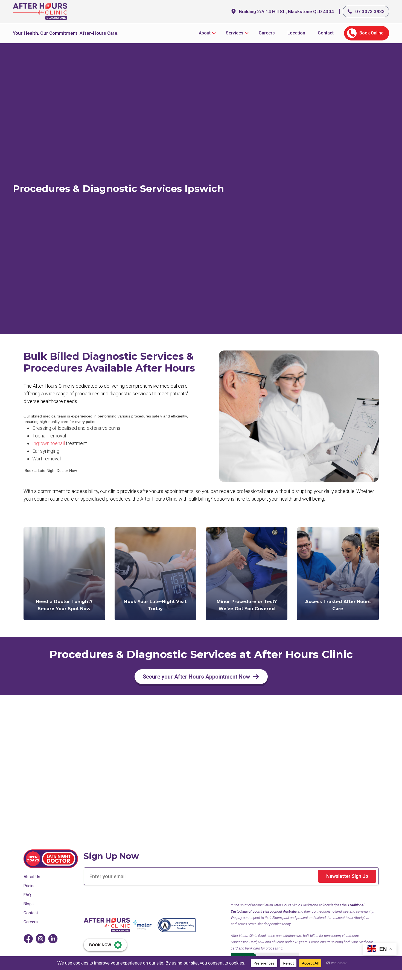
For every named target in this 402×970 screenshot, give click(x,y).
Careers (267, 33)
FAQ (27, 894)
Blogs (29, 903)
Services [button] (234, 33)
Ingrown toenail (49, 443)
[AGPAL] (177, 925)
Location (296, 33)
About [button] (205, 33)
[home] (40, 11)
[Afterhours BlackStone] (107, 925)
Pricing (30, 885)
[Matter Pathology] (142, 924)
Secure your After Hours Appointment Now (196, 676)
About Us (32, 876)
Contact (326, 33)
